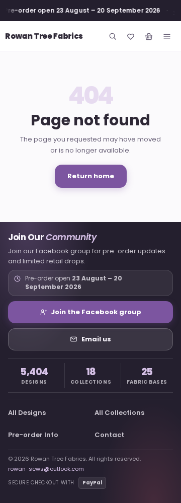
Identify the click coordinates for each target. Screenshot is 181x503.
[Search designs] (113, 36)
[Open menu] (167, 36)
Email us (96, 339)
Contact (109, 435)
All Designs (27, 412)
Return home (90, 176)
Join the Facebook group (96, 312)
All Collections (119, 412)
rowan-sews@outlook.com (46, 469)
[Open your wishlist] (131, 36)
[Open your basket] (149, 36)
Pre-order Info (33, 435)
